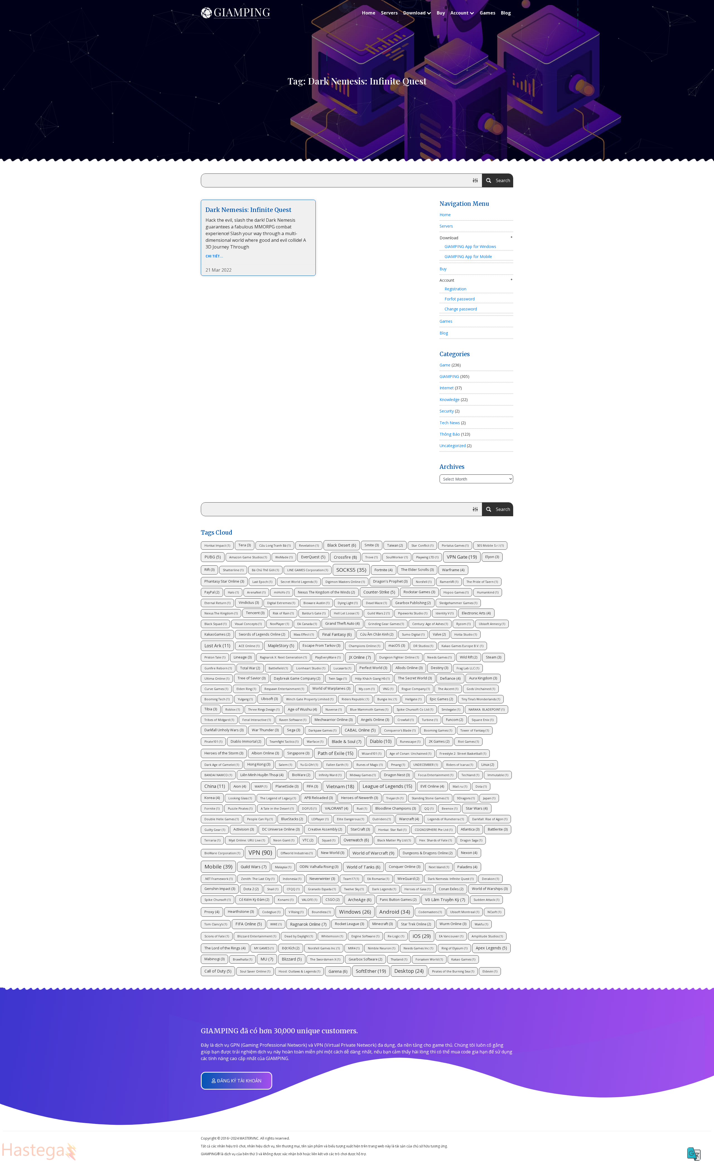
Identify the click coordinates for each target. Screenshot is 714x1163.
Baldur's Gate (313, 613)
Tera (244, 545)
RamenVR (449, 582)
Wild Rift (468, 657)
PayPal (211, 592)
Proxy (211, 911)
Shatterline (233, 570)
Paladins (467, 866)
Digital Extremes (281, 603)
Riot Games (468, 742)
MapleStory (281, 645)
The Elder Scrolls (417, 569)
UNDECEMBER (425, 765)
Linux (487, 764)
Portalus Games (455, 545)
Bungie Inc (387, 699)
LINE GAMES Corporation (307, 570)
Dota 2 (251, 889)
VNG (388, 689)
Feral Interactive (256, 720)
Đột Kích (291, 948)
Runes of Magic (369, 765)
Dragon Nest (397, 775)
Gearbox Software (365, 959)
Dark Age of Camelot (221, 765)
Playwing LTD (427, 557)
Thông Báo (450, 434)
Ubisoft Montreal (464, 912)
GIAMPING (449, 376)
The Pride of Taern (482, 582)
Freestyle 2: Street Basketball (463, 754)
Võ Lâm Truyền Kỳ (445, 899)
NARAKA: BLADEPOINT (487, 709)
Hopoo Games (456, 592)
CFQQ (293, 889)
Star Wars (477, 808)
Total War (250, 668)
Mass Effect (304, 634)
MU (266, 959)
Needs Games (439, 657)
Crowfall (405, 720)
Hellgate (413, 699)
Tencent (255, 613)
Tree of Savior (252, 678)
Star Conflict (422, 545)
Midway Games (363, 775)
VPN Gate (462, 557)
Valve (439, 634)
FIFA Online (248, 923)
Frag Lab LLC (468, 668)
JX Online (360, 657)
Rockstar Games (419, 592)
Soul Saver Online (255, 971)
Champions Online (364, 646)
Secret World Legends (299, 582)
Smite (372, 545)
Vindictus (249, 602)
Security (447, 411)
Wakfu (481, 924)
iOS (422, 936)
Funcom (454, 719)
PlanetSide (287, 786)
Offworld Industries (297, 853)
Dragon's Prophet (390, 581)
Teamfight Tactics (284, 742)
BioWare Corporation (222, 853)
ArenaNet (256, 592)
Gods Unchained (481, 689)
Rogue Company (416, 689)
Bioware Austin (316, 603)
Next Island (439, 867)
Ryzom (463, 624)
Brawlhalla (242, 959)
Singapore (298, 753)
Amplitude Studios (487, 936)
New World (332, 852)
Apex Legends (491, 947)
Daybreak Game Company (297, 678)
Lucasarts (342, 668)
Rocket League (349, 923)
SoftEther (371, 971)
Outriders (381, 819)
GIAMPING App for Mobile (468, 256)
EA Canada (307, 624)
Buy (441, 13)
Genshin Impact (219, 888)
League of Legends (387, 786)
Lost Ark (217, 646)
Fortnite (384, 569)
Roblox (232, 709)
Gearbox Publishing (413, 602)
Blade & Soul (346, 741)
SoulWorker (397, 557)
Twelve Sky (354, 889)
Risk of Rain (283, 613)
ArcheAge (360, 899)
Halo (233, 592)
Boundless (321, 912)
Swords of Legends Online (262, 634)
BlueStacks (292, 819)
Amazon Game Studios (248, 557)
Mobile (218, 866)
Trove (371, 557)
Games (487, 13)
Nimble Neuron (381, 948)
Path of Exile (335, 753)
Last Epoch (262, 582)
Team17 (351, 879)
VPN (260, 852)
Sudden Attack (486, 900)
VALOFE (309, 900)
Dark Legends (384, 889)
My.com (367, 689)
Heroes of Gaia (417, 889)
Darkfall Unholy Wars (223, 730)
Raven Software (292, 720)
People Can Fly (260, 819)
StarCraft (360, 829)
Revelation (309, 545)
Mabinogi (214, 959)
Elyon (492, 556)
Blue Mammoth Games (369, 709)
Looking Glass (240, 798)
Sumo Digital (413, 634)
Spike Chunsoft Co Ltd (415, 709)
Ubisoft (269, 698)
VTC (308, 840)
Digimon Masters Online (345, 582)
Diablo (381, 741)
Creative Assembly (325, 829)
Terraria (212, 840)
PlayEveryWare (328, 657)
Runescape (410, 742)
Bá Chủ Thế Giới (265, 570)
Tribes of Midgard (219, 720)
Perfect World (373, 667)
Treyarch (394, 798)
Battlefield (278, 668)
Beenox (449, 808)
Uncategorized (453, 445)
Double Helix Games (221, 819)
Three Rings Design (263, 709)
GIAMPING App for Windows (470, 246)
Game (445, 365)
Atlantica (470, 829)
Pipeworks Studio (412, 613)
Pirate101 (213, 742)
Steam (493, 657)
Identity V (445, 613)
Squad (328, 840)
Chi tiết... (214, 256)
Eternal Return (217, 603)
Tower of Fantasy (474, 730)
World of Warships (490, 888)
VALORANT (336, 808)
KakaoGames (217, 634)
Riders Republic (355, 699)
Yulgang (245, 699)
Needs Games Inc (418, 948)
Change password (461, 309)
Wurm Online (453, 923)
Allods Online (409, 667)
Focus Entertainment (435, 775)
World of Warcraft (373, 853)
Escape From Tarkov (321, 645)
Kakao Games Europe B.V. (462, 646)
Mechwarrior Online (334, 719)
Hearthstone (241, 911)
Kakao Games (463, 959)
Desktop (409, 970)
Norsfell (423, 582)
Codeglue (271, 912)
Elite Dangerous (350, 819)
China (214, 786)
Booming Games (438, 730)
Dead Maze (376, 603)
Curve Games (216, 689)
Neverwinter (322, 878)
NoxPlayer (279, 624)
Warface (315, 742)
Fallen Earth (337, 765)
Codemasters (430, 912)
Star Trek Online (416, 924)
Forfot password (460, 298)
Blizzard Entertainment (256, 936)
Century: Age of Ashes (430, 624)
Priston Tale (214, 657)
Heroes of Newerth (359, 797)
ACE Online (249, 646)
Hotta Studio (465, 634)
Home (368, 13)
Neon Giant (283, 840)
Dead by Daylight (298, 936)
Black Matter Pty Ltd (394, 840)
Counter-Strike (379, 592)
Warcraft (409, 818)
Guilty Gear (214, 830)
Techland (470, 775)
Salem (285, 765)
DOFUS (309, 808)
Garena (338, 971)
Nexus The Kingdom (221, 613)
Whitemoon (332, 936)
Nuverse (333, 709)
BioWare (301, 775)
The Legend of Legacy (278, 798)
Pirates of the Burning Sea (453, 971)
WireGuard (408, 878)
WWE (276, 924)
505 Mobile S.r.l (490, 545)
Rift (209, 569)
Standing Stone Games (430, 798)
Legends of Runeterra (446, 819)
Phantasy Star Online (224, 581)
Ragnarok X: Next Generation (283, 657)
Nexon (469, 852)
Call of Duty (217, 971)
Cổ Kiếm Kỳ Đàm (254, 899)
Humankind (487, 592)
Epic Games (441, 699)
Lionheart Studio (310, 668)
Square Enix (482, 720)
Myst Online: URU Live (247, 840)
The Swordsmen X (325, 959)
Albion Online (265, 753)
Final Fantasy (337, 634)
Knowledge (450, 399)
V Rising (296, 912)
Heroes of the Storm (223, 753)
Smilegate (451, 709)
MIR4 (354, 948)
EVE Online (432, 786)
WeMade (284, 557)
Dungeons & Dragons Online (428, 853)
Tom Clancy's (215, 924)
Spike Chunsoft (217, 900)
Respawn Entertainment (284, 689)
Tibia (210, 709)
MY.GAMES (264, 948)
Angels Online (375, 719)
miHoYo (282, 592)
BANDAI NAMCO (218, 775)
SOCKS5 (351, 569)
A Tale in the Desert (277, 808)
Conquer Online (404, 866)
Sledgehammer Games (458, 603)
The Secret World (415, 678)
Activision (243, 829)
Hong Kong (258, 764)
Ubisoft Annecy (492, 624)
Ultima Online (216, 679)
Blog (506, 13)
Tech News (450, 422)
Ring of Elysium (454, 948)
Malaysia (283, 867)
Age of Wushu (302, 709)
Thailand (399, 959)
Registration (455, 288)
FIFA (312, 786)
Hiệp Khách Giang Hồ (372, 679)
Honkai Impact (217, 545)
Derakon (490, 879)
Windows (355, 911)
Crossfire (345, 557)
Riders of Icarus (459, 765)
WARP (261, 786)
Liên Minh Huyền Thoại (262, 774)
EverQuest (313, 556)
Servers (389, 13)
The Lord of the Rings (225, 947)
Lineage (243, 657)
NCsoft (494, 912)
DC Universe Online (281, 829)
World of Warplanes (331, 688)
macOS (397, 645)
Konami (285, 900)
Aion (239, 786)
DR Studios (423, 646)
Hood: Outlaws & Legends (299, 971)
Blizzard (292, 959)
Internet (447, 387)
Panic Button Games (398, 899)
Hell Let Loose (346, 613)
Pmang (398, 765)
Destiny (439, 667)
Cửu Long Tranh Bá (275, 545)
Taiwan (395, 545)
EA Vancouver (451, 936)
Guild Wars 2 (378, 613)
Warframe (453, 569)
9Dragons (466, 798)
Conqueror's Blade (400, 730)
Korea (212, 797)
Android (394, 911)
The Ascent (448, 689)
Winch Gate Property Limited (309, 699)
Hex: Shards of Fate (435, 840)
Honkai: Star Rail (392, 830)
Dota (481, 786)
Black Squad (215, 624)
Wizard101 (371, 754)
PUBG (212, 556)
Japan (489, 798)
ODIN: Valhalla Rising (319, 866)
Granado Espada (322, 889)
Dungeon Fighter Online (399, 657)
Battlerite (498, 829)
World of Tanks (363, 867)
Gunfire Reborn (218, 668)
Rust (362, 808)
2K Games (439, 741)
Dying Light (348, 603)
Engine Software (365, 936)
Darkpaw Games (322, 730)
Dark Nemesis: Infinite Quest (248, 210)
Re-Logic (396, 936)
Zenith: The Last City (257, 879)
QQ (428, 808)
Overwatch (356, 840)
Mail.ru (460, 786)
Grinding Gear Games (386, 624)
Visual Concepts (248, 624)
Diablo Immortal (246, 741)
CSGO (332, 899)
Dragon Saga (471, 840)
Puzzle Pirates (240, 808)
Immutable (498, 775)
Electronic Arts (476, 613)
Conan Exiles (451, 889)
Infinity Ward (330, 775)
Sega (293, 730)
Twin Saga (338, 679)
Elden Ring (246, 689)
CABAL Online (360, 730)
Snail (272, 889)
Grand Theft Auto (342, 623)
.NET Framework (218, 879)
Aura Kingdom (483, 678)
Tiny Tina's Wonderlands (481, 699)
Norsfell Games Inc (324, 948)
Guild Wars (254, 866)
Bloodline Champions (395, 808)
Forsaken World (429, 959)
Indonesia (292, 879)
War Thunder (265, 730)
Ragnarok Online (308, 924)
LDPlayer (320, 819)
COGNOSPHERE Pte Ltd (433, 830)
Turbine (430, 720)
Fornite (211, 808)
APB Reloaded (318, 797)
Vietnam (340, 786)
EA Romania (378, 879)
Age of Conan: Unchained (410, 754)
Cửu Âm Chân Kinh (377, 634)
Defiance (450, 678)
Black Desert (341, 545)
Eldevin (490, 971)
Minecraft (382, 923)
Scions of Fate (216, 936)
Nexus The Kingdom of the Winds (326, 592)
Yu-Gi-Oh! (309, 765)
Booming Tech (217, 699)
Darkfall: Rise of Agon (489, 819)
